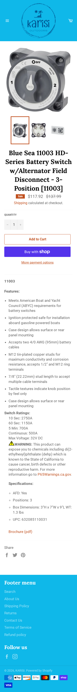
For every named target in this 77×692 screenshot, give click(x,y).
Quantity (10, 214)
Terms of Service (17, 627)
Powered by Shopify (39, 670)
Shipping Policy (16, 606)
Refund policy (15, 635)
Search (9, 591)
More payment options (37, 262)
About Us (11, 599)
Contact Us (13, 620)
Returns (10, 613)
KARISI (20, 670)
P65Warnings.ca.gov (54, 474)
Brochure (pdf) (20, 532)
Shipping (20, 203)
